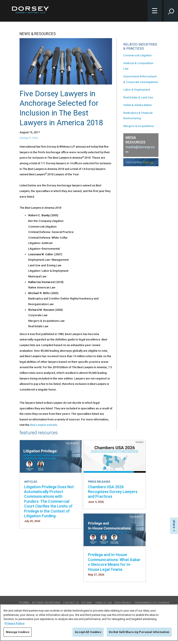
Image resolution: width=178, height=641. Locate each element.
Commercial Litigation (137, 55)
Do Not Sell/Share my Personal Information (139, 632)
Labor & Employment (136, 89)
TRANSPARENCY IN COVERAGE (151, 602)
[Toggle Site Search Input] (171, 11)
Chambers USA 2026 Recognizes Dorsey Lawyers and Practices (112, 492)
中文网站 (24, 602)
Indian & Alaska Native (137, 105)
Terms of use (103, 602)
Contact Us (71, 602)
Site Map (86, 602)
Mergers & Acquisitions (138, 126)
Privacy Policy (15, 623)
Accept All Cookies (88, 632)
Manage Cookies (17, 632)
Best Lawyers (38, 424)
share (174, 524)
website (52, 424)
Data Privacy (123, 602)
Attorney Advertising (46, 602)
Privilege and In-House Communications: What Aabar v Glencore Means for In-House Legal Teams (114, 561)
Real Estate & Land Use (138, 97)
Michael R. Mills (29, 138)
